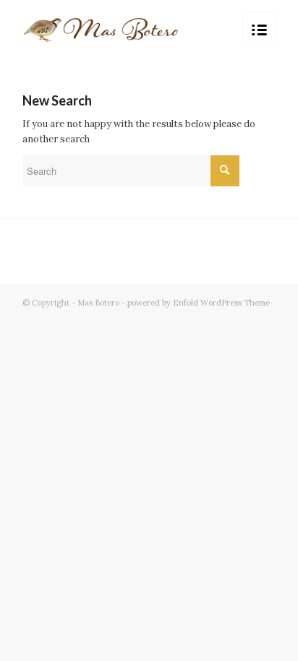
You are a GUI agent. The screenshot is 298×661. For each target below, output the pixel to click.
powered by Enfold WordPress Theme (198, 303)
